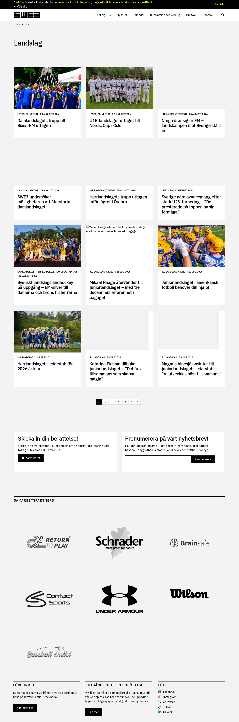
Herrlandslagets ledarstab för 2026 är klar (45, 366)
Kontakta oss (25, 708)
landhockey (128, 2)
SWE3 (18, 2)
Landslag (23, 114)
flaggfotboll (100, 2)
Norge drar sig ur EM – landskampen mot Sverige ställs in (192, 125)
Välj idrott (23, 6)
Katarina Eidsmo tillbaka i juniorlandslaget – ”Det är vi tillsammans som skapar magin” (116, 371)
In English (218, 4)
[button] (109, 15)
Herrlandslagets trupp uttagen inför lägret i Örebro (118, 199)
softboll (147, 2)
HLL (163, 114)
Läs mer (94, 712)
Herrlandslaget (46, 271)
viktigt (34, 114)
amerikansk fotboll (66, 2)
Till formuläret (31, 458)
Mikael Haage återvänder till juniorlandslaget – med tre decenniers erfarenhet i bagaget (116, 290)
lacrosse (114, 2)
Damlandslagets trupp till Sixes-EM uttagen (41, 123)
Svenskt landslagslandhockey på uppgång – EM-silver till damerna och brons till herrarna (47, 287)
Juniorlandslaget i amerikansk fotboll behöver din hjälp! (190, 285)
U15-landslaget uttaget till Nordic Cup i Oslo (115, 123)
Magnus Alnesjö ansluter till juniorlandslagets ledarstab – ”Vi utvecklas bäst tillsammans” (192, 369)
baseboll (85, 2)
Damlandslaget (26, 271)
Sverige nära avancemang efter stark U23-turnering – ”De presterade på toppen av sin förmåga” (191, 204)
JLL (91, 271)
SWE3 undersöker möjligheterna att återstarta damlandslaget (43, 202)
